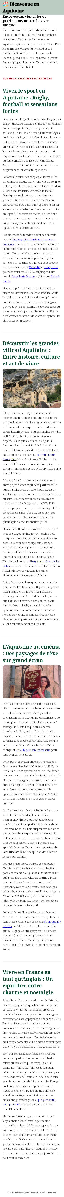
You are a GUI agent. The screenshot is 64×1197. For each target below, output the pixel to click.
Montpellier (51, 267)
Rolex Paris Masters (23, 276)
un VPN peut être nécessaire (33, 750)
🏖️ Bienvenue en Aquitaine (21, 7)
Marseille (34, 267)
